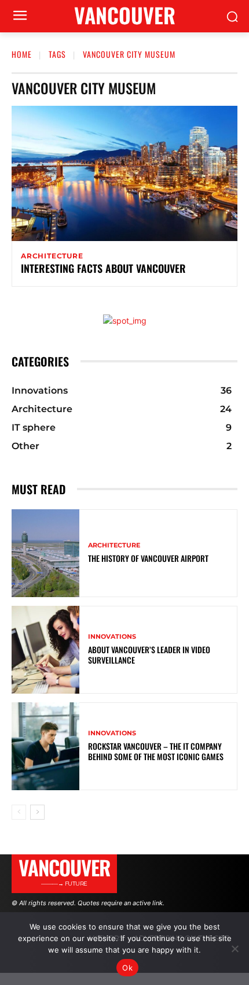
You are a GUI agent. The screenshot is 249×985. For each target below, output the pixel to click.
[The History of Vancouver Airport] (45, 553)
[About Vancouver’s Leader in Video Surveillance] (45, 650)
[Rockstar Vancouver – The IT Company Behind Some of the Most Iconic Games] (45, 746)
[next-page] (37, 812)
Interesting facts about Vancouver (103, 268)
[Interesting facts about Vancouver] (124, 173)
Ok (127, 967)
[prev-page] (19, 812)
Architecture (52, 256)
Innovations (112, 637)
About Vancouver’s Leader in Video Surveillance (149, 654)
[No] (234, 948)
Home (22, 54)
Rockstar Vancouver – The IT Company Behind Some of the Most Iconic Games (156, 751)
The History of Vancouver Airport (148, 558)
